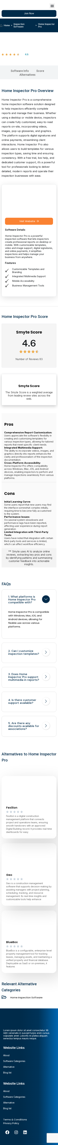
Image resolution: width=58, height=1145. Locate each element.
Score (40, 71)
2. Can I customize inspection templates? (23, 652)
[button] (52, 5)
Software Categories (14, 1061)
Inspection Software (19, 25)
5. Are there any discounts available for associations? (23, 726)
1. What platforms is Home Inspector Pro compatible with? (22, 599)
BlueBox (12, 942)
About (6, 1055)
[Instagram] (16, 1132)
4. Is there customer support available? (22, 701)
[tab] (29, 600)
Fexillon (11, 808)
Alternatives (27, 74)
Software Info (20, 71)
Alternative (9, 1066)
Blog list (7, 1072)
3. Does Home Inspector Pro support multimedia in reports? (23, 677)
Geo (9, 875)
